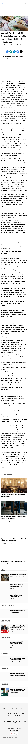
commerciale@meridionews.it (16, 721)
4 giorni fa (5, 565)
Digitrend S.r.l (18, 724)
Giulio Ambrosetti (9, 44)
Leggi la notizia (12, 578)
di (10, 614)
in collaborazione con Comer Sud (17, 661)
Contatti (5, 737)
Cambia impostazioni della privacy (14, 728)
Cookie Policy (6, 739)
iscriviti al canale (13, 58)
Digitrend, (2, 521)
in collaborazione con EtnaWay (17, 677)
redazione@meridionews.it (15, 716)
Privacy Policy (13, 737)
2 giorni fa (5, 521)
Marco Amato (13, 614)
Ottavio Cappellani (14, 692)
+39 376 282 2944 (15, 719)
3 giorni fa (5, 543)
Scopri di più (21, 713)
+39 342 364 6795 (16, 717)
